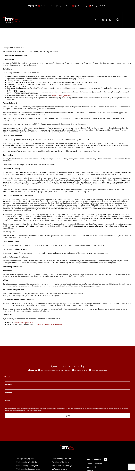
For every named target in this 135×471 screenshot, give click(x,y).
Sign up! (67, 416)
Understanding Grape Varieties (28, 469)
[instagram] (102, 19)
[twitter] (99, 19)
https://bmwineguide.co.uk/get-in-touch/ (49, 324)
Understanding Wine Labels (62, 459)
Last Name (9, 392)
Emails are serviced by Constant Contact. (32, 410)
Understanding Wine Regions (27, 465)
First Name (9, 385)
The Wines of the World (60, 462)
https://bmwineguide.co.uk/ (62, 96)
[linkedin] (106, 19)
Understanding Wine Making (27, 462)
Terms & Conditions (94, 464)
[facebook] (95, 19)
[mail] (110, 19)
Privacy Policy (92, 467)
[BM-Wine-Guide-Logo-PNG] (67, 446)
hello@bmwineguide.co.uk (23, 322)
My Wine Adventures (59, 469)
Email (7, 377)
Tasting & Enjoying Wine (25, 459)
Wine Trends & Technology (62, 465)
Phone (7, 400)
